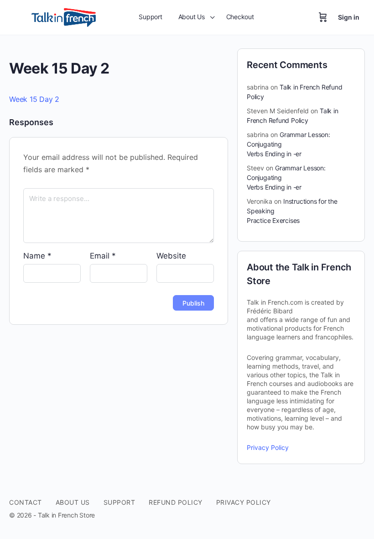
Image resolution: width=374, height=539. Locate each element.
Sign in (348, 17)
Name (37, 255)
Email (103, 255)
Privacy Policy (268, 447)
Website (171, 255)
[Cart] (323, 17)
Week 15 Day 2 (34, 99)
